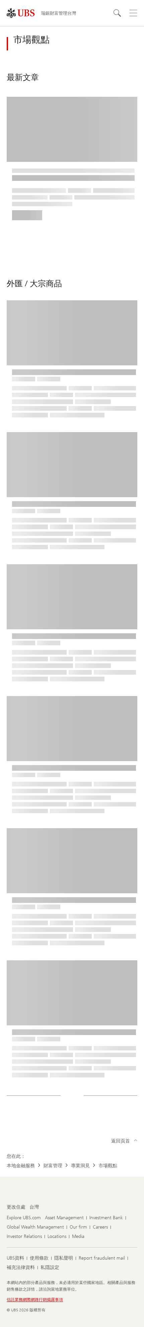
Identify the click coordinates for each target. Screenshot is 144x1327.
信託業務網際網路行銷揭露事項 (35, 1299)
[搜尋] (117, 13)
